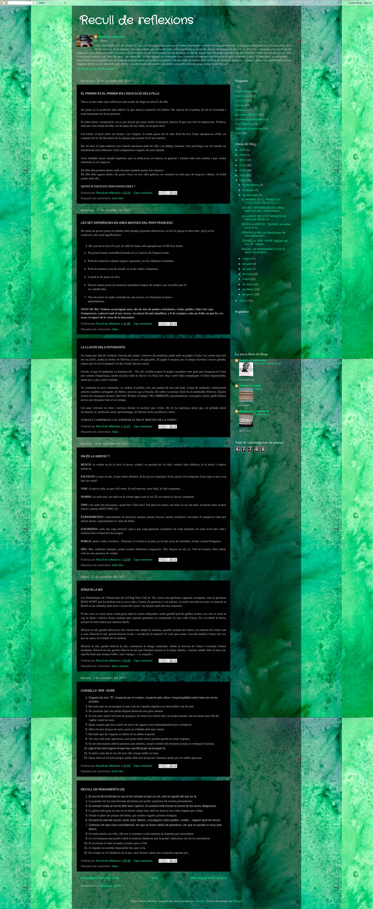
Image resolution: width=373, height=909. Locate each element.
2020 (242, 149)
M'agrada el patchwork (254, 411)
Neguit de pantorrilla (252, 360)
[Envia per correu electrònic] (160, 193)
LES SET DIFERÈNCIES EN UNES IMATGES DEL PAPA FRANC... (263, 209)
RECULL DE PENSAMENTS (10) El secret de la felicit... (263, 251)
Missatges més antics (208, 878)
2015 (242, 170)
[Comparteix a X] (168, 193)
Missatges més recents (100, 878)
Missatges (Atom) (110, 885)
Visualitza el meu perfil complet (96, 68)
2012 (242, 300)
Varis (115, 329)
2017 (242, 160)
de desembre (251, 184)
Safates (258, 388)
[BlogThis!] (164, 193)
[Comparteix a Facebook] (171, 193)
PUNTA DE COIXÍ (250, 385)
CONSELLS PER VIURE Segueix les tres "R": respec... (265, 242)
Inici (155, 878)
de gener (248, 294)
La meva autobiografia (249, 119)
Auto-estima (242, 96)
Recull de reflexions (136, 20)
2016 (242, 165)
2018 (242, 155)
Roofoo (200, 901)
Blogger (237, 901)
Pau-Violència (243, 123)
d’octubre (248, 190)
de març (247, 284)
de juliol (247, 263)
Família (239, 105)
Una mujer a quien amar (267, 363)
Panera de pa (261, 414)
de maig (247, 274)
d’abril (246, 279)
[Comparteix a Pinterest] (175, 193)
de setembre (250, 195)
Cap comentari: (143, 192)
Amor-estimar (120, 666)
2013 (242, 180)
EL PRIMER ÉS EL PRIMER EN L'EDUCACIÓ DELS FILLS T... (261, 201)
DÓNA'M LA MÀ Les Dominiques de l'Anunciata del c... (264, 234)
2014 (242, 175)
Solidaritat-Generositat (249, 128)
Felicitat (240, 110)
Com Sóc (117, 198)
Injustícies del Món (246, 114)
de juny (247, 268)
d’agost (247, 258)
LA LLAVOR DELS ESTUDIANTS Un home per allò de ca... (264, 218)
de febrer (248, 289)
